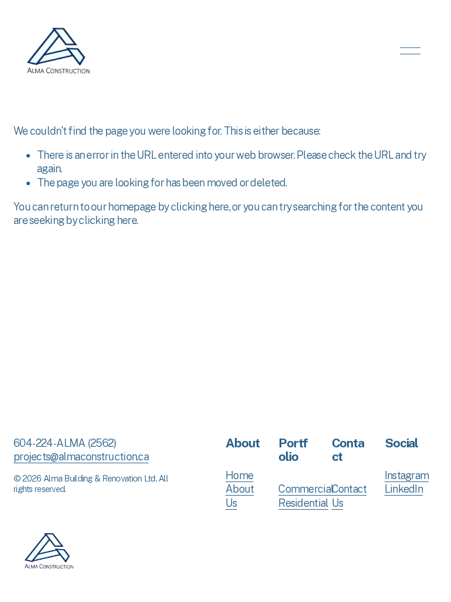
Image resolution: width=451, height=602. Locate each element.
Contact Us (349, 496)
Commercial (306, 489)
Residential (303, 503)
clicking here (200, 206)
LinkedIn (404, 489)
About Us (240, 496)
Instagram (407, 475)
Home (239, 475)
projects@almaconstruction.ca (81, 456)
